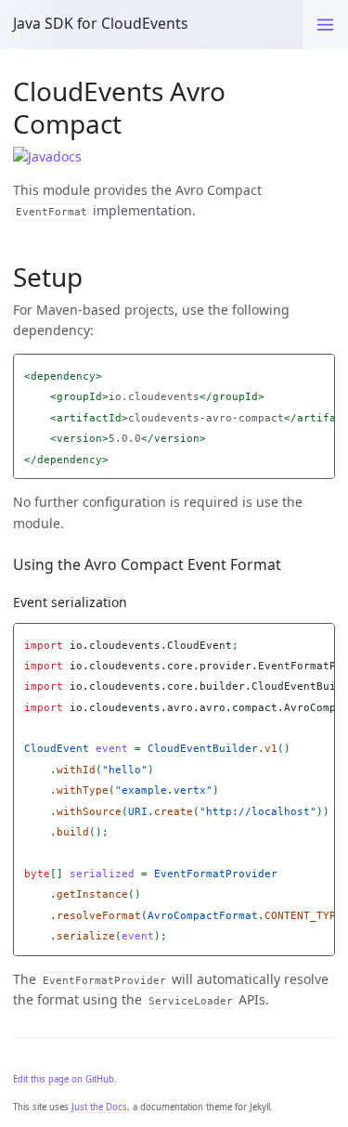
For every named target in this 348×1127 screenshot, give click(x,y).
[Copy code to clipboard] (321, 371)
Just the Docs (99, 1107)
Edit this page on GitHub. (65, 1079)
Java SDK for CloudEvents (100, 23)
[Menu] (325, 24)
